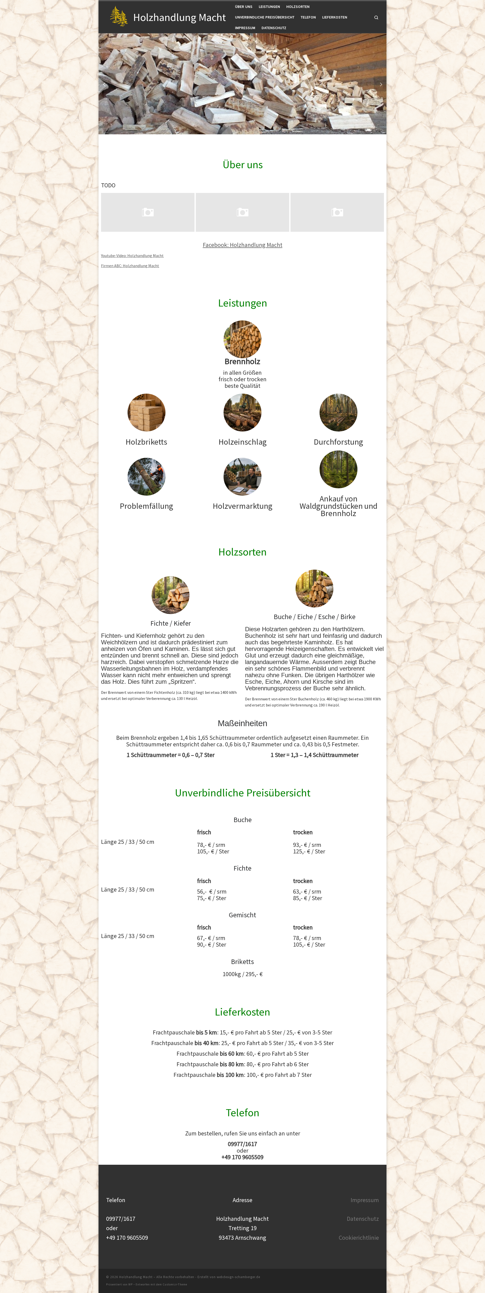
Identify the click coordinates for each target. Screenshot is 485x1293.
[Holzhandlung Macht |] (118, 16)
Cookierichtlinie (359, 1237)
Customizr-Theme (175, 1284)
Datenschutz (363, 1219)
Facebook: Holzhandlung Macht (242, 245)
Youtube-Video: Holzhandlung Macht (132, 255)
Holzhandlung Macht (136, 1277)
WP (130, 1284)
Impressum (365, 1200)
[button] (105, 83)
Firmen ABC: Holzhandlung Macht (130, 265)
